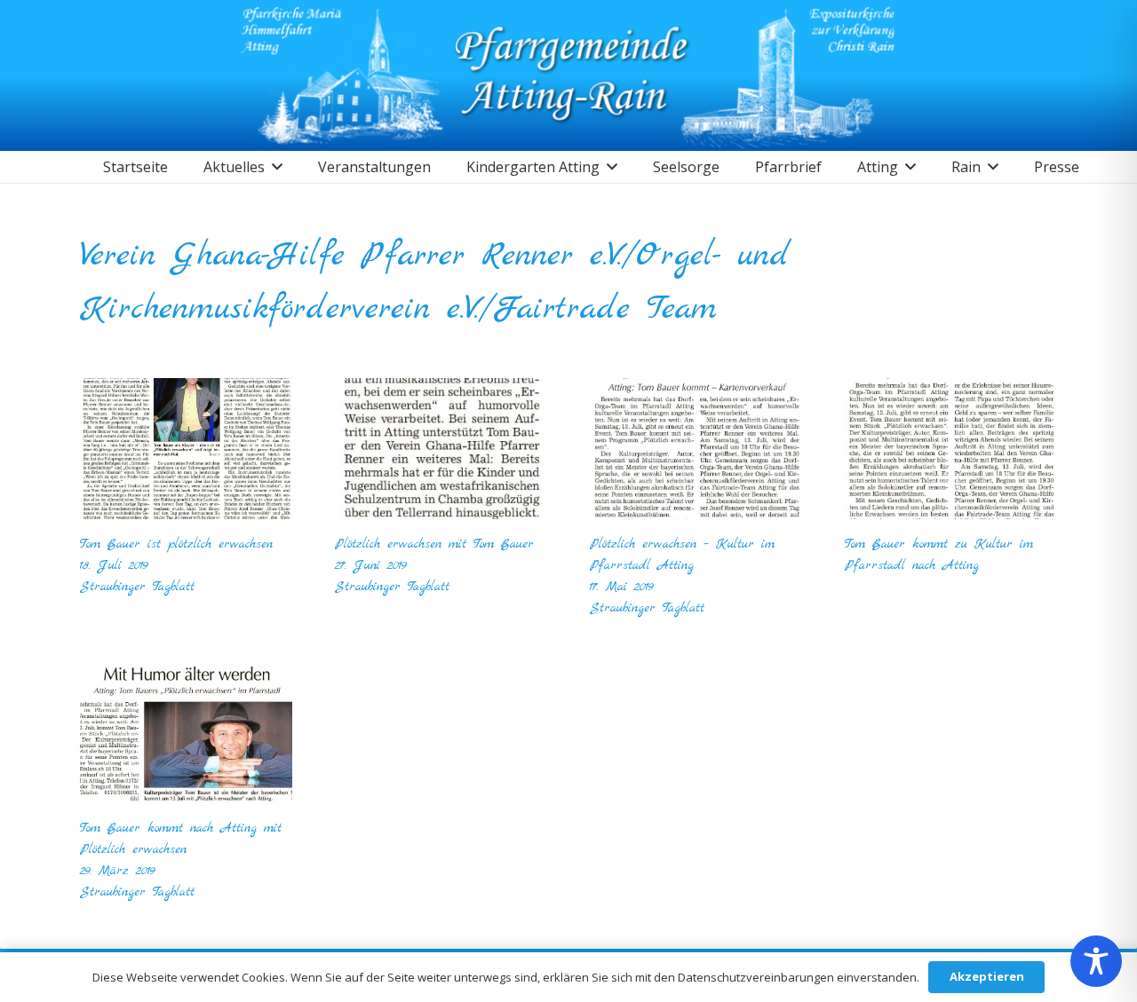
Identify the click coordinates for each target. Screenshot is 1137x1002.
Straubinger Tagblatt (137, 587)
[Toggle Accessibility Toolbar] (1096, 961)
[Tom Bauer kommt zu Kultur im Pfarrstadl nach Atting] (951, 448)
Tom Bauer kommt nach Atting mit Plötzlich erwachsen (181, 849)
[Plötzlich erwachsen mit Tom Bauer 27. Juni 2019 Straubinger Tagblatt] (441, 448)
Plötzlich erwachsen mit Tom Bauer (434, 554)
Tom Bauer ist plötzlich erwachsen (176, 554)
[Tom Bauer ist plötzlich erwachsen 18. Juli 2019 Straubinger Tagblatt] (186, 448)
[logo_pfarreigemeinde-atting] (569, 75)
